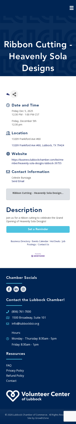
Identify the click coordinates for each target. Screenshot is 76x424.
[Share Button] (14, 94)
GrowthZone (42, 418)
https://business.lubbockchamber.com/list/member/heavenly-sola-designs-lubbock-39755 (37, 161)
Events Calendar (40, 241)
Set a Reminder (38, 229)
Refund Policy (15, 376)
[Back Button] (7, 95)
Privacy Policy (15, 370)
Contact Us (43, 244)
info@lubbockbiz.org (25, 323)
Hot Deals (55, 241)
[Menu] (71, 8)
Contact (11, 381)
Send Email (18, 181)
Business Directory (20, 241)
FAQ (8, 365)
